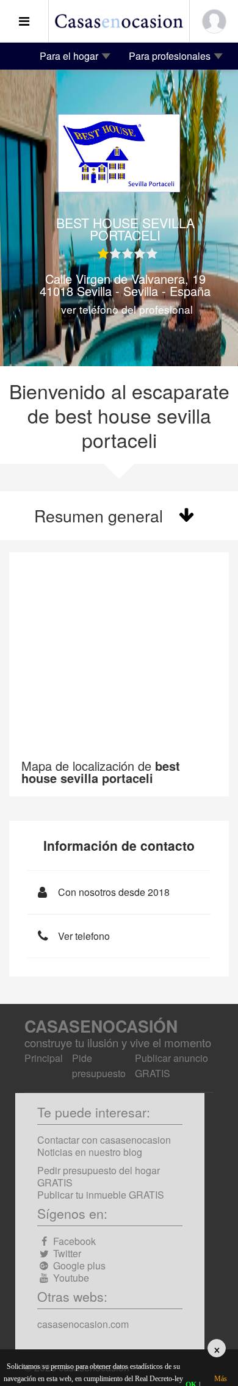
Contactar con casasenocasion (104, 1140)
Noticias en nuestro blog (89, 1152)
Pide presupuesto (99, 1065)
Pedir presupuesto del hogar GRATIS (98, 1176)
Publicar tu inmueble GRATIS (100, 1195)
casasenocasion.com (83, 1324)
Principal (43, 1058)
